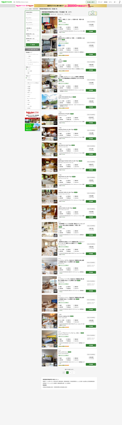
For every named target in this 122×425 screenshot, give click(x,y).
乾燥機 (29, 88)
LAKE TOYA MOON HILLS (65, 97)
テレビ (29, 94)
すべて (29, 69)
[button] (74, 372)
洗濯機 (29, 86)
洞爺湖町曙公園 (60, 383)
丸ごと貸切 (30, 71)
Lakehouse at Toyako (64, 113)
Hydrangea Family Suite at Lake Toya (68, 161)
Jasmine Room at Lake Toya (66, 129)
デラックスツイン (62, 352)
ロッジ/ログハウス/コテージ (33, 62)
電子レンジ (30, 92)
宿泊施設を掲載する (91, 2)
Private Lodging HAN (64, 316)
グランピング (30, 64)
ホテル (29, 58)
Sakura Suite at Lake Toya (65, 208)
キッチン (29, 84)
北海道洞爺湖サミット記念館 (76, 381)
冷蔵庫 (29, 90)
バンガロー (30, 60)
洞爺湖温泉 (60, 381)
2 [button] (70, 372)
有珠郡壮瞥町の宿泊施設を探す (60, 387)
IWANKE (60, 61)
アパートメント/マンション (33, 54)
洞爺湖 (44, 381)
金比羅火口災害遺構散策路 (89, 381)
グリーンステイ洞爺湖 (52, 383)
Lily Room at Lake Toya (64, 145)
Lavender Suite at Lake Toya (66, 192)
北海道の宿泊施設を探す (48, 387)
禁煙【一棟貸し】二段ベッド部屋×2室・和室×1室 (71, 19)
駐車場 (29, 108)
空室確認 (91, 31)
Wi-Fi (29, 96)
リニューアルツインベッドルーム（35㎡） (69, 333)
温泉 (28, 100)
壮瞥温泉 (45, 383)
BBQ (28, 104)
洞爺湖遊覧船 (66, 381)
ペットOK (29, 106)
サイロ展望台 (67, 383)
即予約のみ (30, 79)
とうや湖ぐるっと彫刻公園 (52, 381)
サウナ (29, 102)
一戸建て (29, 56)
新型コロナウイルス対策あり (33, 82)
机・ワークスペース (32, 98)
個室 (28, 72)
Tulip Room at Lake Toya (65, 176)
